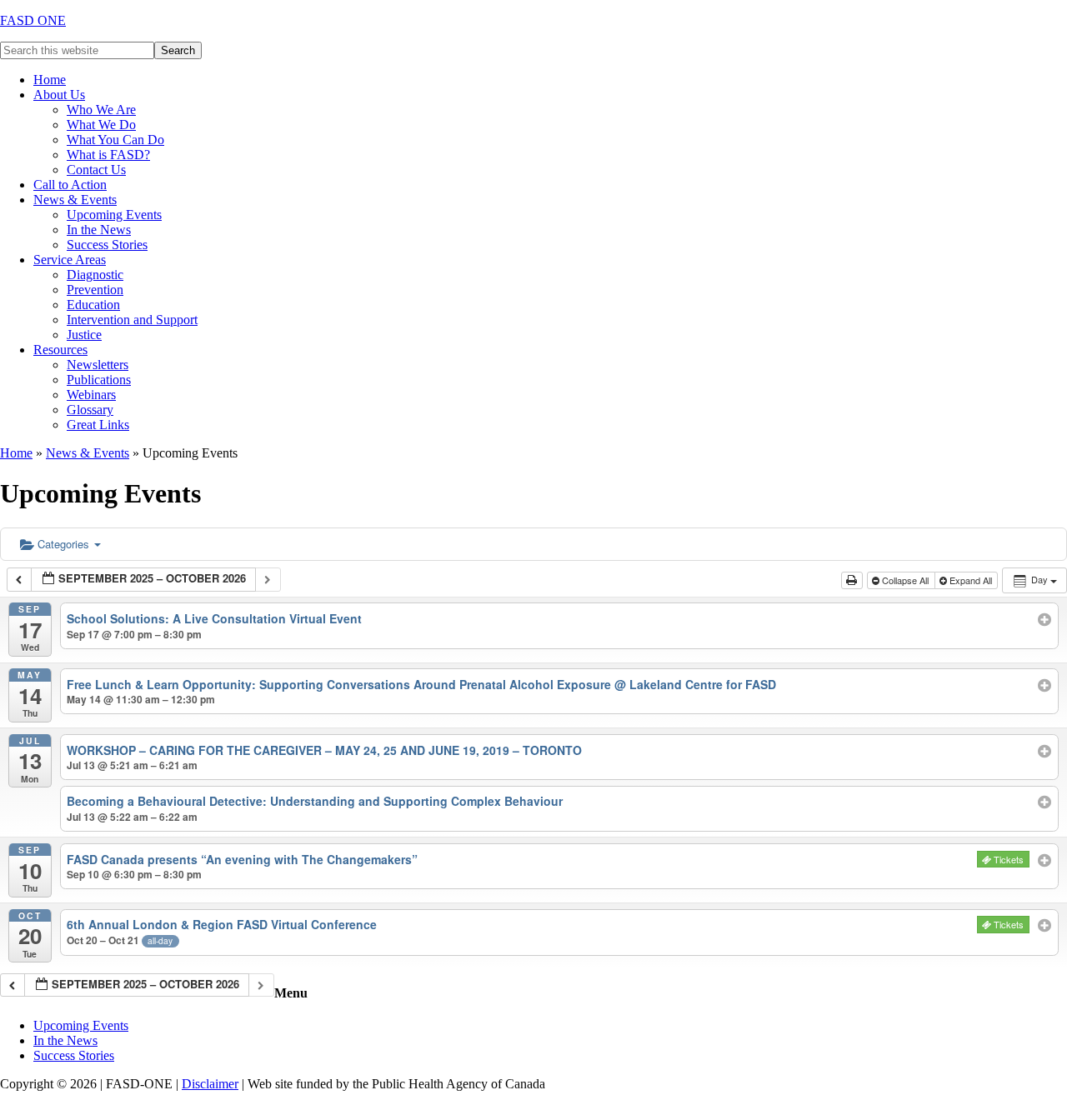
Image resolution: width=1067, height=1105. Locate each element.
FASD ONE (33, 20)
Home (16, 453)
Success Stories (73, 1055)
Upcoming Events (80, 1025)
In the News (65, 1040)
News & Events (87, 453)
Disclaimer (210, 1084)
